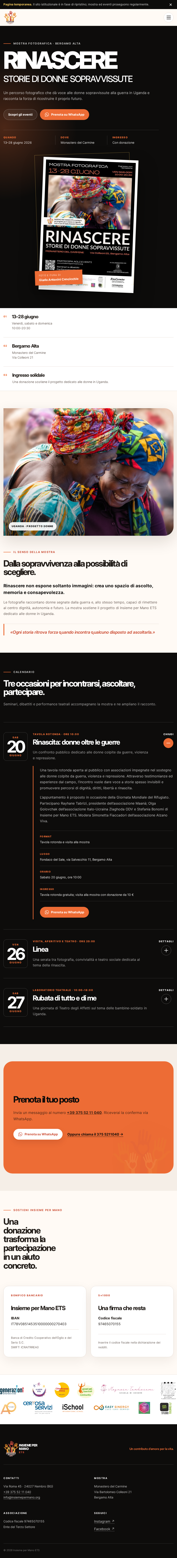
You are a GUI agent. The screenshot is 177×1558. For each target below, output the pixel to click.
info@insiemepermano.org (21, 1497)
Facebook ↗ (104, 1529)
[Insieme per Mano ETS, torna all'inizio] (10, 17)
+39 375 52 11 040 (84, 1112)
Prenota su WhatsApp (67, 114)
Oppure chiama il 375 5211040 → (95, 1134)
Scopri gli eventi (20, 114)
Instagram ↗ (104, 1521)
